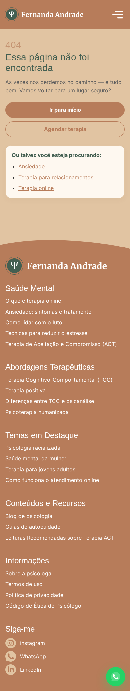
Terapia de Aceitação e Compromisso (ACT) (61, 344)
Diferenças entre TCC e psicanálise (49, 401)
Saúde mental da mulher (35, 458)
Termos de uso (24, 584)
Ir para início (65, 109)
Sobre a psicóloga (28, 573)
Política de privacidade (34, 595)
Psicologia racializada (32, 447)
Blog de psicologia (28, 516)
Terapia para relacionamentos (55, 177)
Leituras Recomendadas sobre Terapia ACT (59, 537)
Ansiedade (31, 166)
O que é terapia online (33, 300)
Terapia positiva (25, 390)
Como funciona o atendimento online (52, 480)
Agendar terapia (65, 129)
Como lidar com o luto (33, 322)
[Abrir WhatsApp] (115, 676)
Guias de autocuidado (33, 526)
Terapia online (36, 188)
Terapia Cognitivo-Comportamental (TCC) (59, 379)
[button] (117, 14)
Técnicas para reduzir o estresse (46, 333)
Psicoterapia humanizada (37, 412)
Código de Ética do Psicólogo (43, 605)
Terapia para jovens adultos (40, 469)
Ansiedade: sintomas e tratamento (48, 311)
